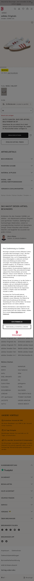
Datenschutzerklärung (17, 312)
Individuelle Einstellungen (17, 326)
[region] (17, 290)
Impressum (6, 314)
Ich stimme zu (17, 322)
